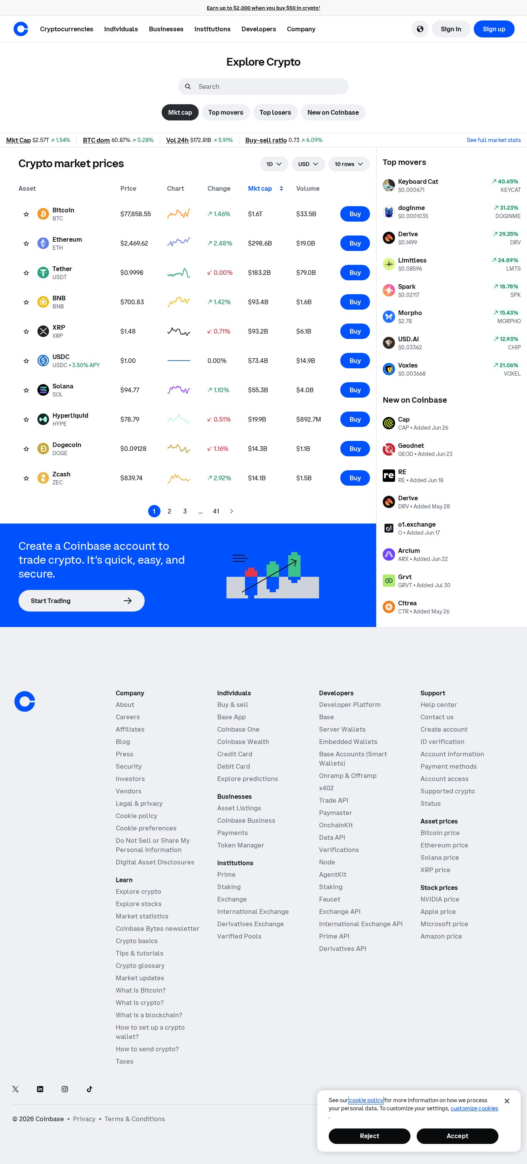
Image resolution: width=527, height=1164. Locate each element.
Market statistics (142, 916)
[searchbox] (272, 86)
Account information (452, 754)
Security (129, 766)
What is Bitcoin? (141, 990)
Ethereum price (444, 845)
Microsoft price (444, 924)
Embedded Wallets (348, 742)
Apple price (438, 911)
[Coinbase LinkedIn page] (40, 1089)
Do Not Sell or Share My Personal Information (153, 845)
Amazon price (441, 936)
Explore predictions (247, 779)
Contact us (437, 717)
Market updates (140, 978)
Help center (439, 704)
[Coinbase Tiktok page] (89, 1089)
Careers (128, 717)
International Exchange (253, 911)
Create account (444, 729)
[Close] (507, 1101)
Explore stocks (139, 904)
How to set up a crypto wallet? (150, 1031)
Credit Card (234, 754)
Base (326, 717)
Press (124, 754)
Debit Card (233, 766)
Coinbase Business (246, 820)
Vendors (129, 791)
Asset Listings (239, 808)
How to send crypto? (147, 1049)
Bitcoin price (440, 833)
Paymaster (335, 813)
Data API (332, 837)
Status (431, 803)
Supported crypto (448, 791)
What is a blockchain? (149, 1015)
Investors (130, 779)
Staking (229, 887)
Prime (226, 874)
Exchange (232, 899)
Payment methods (449, 766)
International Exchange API (361, 924)
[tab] (180, 112)
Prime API (334, 936)
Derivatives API (343, 948)
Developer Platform (350, 704)
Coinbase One (238, 729)
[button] (121, 28)
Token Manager (240, 845)
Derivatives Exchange (250, 924)
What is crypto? (140, 1002)
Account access (445, 779)
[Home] (20, 28)
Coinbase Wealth (243, 742)
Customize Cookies (474, 1108)
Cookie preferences (146, 828)
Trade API (333, 800)
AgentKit (332, 874)
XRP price (436, 870)
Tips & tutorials (140, 953)
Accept (457, 1136)
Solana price (440, 857)
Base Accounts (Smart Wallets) (353, 758)
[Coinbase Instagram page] (65, 1089)
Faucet (329, 899)
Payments (232, 833)
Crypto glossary (140, 965)
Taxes (124, 1061)
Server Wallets (342, 729)
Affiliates (130, 729)
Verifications (339, 850)
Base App (231, 717)
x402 (326, 788)
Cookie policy (136, 816)
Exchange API (340, 911)
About (125, 704)
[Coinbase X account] (15, 1089)
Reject (369, 1136)
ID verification (443, 742)
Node (327, 862)
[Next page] (231, 511)
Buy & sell (232, 704)
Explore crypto (138, 891)
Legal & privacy (139, 803)
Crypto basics (137, 941)
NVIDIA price (440, 899)
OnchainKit (336, 825)
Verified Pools (239, 936)
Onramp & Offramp (348, 775)
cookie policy (366, 1100)
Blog (123, 742)
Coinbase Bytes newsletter (157, 928)
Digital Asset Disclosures (155, 862)
